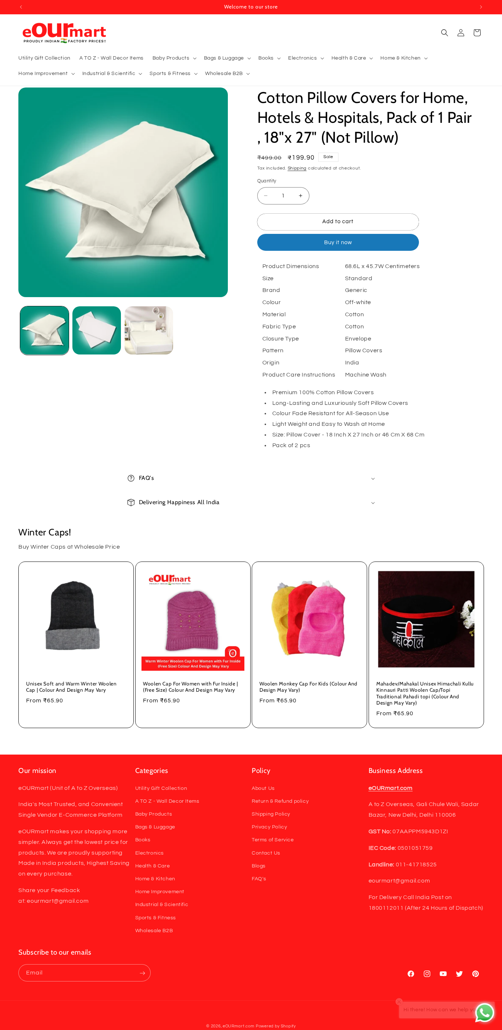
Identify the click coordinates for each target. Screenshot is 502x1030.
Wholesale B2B (154, 930)
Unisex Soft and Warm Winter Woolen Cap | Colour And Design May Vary (71, 686)
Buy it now (338, 242)
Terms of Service (273, 839)
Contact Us (266, 852)
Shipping (297, 168)
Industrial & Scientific (162, 904)
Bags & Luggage (155, 827)
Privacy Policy (269, 827)
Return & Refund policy (280, 800)
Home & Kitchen (155, 878)
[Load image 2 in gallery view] (96, 330)
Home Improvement (160, 891)
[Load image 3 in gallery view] (149, 330)
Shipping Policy (271, 813)
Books (143, 839)
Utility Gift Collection (161, 788)
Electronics (149, 852)
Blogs (259, 865)
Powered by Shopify (276, 1026)
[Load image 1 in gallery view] (44, 330)
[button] (174, 58)
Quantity (266, 180)
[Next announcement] (481, 7)
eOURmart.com (238, 1026)
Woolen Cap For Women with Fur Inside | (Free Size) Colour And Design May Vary (190, 686)
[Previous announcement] (21, 7)
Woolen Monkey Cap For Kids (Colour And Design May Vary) (308, 686)
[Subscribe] (142, 973)
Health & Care (152, 865)
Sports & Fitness (155, 917)
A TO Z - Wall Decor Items (167, 800)
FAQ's (259, 878)
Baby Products (153, 813)
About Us (263, 788)
